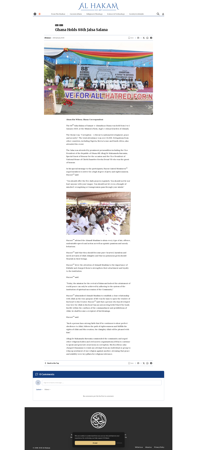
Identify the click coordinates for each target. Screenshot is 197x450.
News (57, 25)
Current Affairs (76, 14)
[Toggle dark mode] (39, 14)
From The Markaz (58, 14)
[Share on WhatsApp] (147, 38)
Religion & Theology (94, 14)
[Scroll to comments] (138, 38)
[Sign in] (163, 14)
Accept (95, 443)
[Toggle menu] (35, 14)
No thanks (119, 443)
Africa (61, 25)
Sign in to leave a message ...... (54, 382)
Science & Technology (116, 14)
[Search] (158, 14)
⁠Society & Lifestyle (136, 14)
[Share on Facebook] (151, 38)
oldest (46, 389)
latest (38, 389)
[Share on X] (144, 38)
